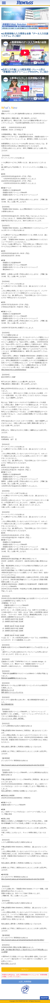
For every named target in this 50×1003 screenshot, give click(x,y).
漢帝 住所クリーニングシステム (12, 692)
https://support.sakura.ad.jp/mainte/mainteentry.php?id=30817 (22, 940)
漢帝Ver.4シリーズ (7, 690)
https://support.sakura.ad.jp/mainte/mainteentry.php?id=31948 (22, 879)
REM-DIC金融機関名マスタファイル (13, 678)
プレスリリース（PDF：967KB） (12, 718)
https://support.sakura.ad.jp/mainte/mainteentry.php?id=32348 (22, 765)
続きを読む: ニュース (8, 963)
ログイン (25, 969)
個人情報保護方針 (7, 704)
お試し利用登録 (25, 982)
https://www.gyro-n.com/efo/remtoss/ (13, 370)
